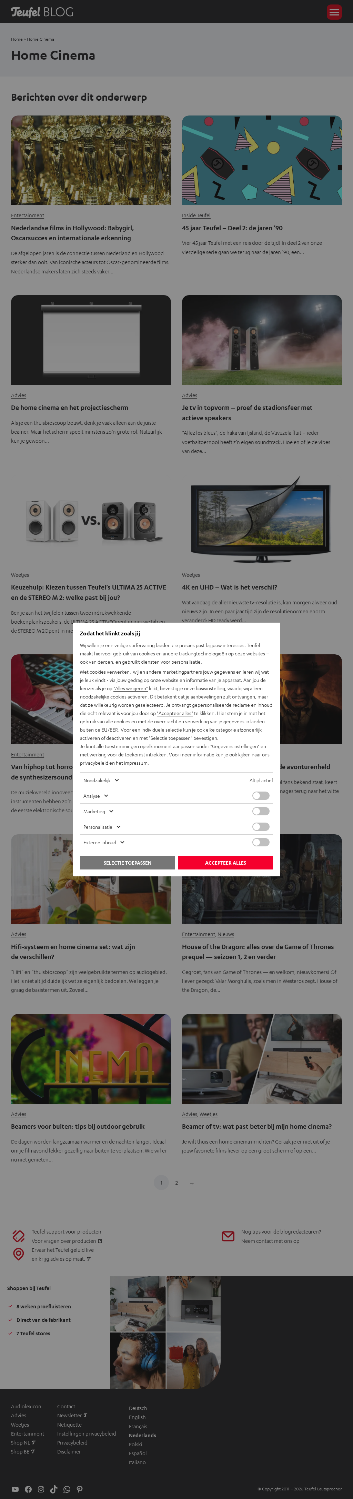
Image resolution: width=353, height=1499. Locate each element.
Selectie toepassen (127, 862)
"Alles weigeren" (130, 688)
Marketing (94, 811)
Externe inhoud (99, 842)
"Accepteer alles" (175, 713)
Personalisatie (97, 827)
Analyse (91, 796)
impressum (136, 762)
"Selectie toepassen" (170, 738)
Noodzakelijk (97, 780)
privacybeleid (94, 762)
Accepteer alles (225, 862)
